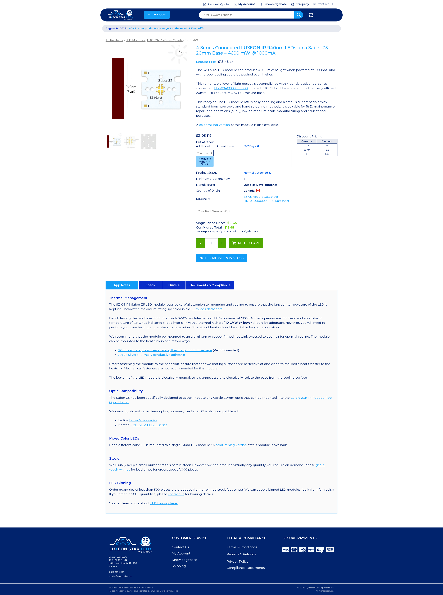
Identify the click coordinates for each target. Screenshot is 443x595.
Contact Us (180, 547)
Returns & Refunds (241, 554)
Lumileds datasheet (207, 309)
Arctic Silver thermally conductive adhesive (151, 354)
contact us (176, 494)
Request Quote (218, 4)
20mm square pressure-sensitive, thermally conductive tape (165, 350)
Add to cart (249, 243)
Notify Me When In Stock (204, 161)
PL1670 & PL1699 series (150, 425)
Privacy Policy (237, 561)
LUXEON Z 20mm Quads (165, 40)
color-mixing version (231, 445)
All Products (157, 14)
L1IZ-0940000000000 (231, 88)
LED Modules (135, 40)
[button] (180, 51)
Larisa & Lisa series (143, 420)
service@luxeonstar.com (121, 576)
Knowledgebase (184, 560)
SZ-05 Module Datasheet (261, 196)
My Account (181, 553)
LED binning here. (164, 503)
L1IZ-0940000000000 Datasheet (266, 201)
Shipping (179, 566)
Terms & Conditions (242, 547)
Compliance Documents (246, 568)
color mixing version (214, 125)
